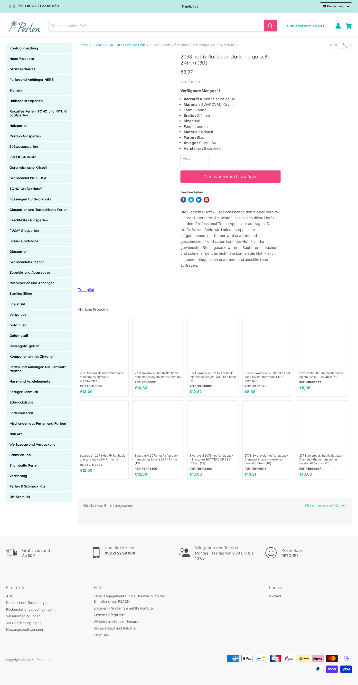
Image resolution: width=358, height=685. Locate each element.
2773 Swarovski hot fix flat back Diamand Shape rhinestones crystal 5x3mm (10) (266, 459)
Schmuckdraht (21, 402)
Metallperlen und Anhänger (31, 283)
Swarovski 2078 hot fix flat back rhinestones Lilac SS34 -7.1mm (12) (157, 459)
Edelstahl (17, 304)
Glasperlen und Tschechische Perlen (38, 209)
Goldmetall (18, 335)
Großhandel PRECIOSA (27, 178)
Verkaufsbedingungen (23, 623)
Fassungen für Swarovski (30, 199)
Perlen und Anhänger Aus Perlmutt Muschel (37, 369)
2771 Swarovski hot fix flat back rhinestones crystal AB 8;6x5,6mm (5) (212, 377)
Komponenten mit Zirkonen (31, 356)
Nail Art (15, 434)
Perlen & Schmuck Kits (27, 486)
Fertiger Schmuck (23, 392)
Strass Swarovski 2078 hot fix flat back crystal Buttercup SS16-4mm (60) (267, 377)
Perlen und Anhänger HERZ (31, 79)
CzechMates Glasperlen (28, 220)
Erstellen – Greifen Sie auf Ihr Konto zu (124, 608)
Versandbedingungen (23, 616)
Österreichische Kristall (28, 167)
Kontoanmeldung (23, 48)
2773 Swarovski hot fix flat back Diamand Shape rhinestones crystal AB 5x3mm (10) (321, 459)
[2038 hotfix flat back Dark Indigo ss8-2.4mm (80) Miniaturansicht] (86, 67)
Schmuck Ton (20, 455)
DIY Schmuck (19, 497)
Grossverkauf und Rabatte (115, 628)
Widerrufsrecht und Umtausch (117, 621)
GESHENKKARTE (22, 69)
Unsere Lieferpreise (109, 615)
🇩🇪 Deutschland (334, 6)
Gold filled (18, 325)
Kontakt (275, 596)
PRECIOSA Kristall (23, 157)
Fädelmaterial (21, 413)
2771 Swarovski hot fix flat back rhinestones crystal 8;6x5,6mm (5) (158, 375)
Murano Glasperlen (25, 136)
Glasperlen (18, 251)
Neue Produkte (21, 58)
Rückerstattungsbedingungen (30, 609)
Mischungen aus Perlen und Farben (37, 423)
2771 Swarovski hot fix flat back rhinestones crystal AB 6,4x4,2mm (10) (101, 377)
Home (83, 45)
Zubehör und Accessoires (29, 272)
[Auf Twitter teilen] (191, 200)
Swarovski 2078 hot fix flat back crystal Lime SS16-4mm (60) (321, 375)
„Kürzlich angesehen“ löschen (325, 505)
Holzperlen (18, 125)
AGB (9, 596)
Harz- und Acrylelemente (29, 381)
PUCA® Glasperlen (24, 230)
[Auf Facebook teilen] (183, 200)
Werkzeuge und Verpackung (32, 444)
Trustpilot (189, 6)
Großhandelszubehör (26, 262)
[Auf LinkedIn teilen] (199, 200)
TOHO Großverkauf (25, 189)
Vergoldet (17, 314)
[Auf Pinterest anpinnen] (206, 200)
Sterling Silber (20, 293)
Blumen (15, 90)
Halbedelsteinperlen (26, 101)
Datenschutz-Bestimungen (27, 603)
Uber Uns (101, 635)
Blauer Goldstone (23, 241)
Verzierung (18, 476)
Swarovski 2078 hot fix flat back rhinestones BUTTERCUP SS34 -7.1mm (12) (211, 459)
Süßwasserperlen (23, 146)
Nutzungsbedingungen (24, 629)
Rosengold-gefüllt (24, 346)
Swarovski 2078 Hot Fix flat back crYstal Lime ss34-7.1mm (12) (102, 457)
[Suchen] (270, 25)
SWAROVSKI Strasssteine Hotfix (120, 45)
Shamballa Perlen (23, 465)
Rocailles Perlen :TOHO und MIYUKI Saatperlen (38, 113)
